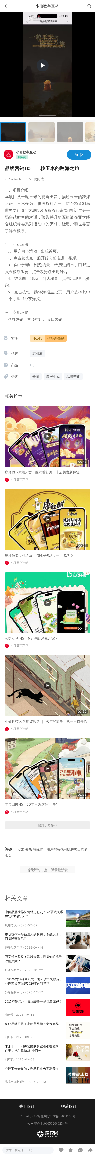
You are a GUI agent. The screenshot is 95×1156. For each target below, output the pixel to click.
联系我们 (68, 1106)
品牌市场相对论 (15, 1082)
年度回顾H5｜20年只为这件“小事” (31, 804)
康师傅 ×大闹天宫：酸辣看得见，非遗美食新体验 (42, 472)
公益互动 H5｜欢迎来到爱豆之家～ (31, 638)
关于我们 (26, 1106)
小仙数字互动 (26, 152)
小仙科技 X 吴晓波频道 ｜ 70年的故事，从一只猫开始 (46, 721)
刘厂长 (9, 1037)
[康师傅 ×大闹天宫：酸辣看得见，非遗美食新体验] (47, 436)
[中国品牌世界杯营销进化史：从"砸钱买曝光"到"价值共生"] (78, 918)
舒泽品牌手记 (13, 947)
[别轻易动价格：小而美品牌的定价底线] (78, 1030)
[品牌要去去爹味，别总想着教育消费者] (78, 1075)
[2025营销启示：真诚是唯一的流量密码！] (78, 1007)
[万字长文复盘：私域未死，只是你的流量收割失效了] (78, 963)
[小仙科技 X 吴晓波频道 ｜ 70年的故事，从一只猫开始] (47, 685)
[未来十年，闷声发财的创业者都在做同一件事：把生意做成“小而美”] (78, 1052)
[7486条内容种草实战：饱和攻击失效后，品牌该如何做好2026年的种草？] (78, 985)
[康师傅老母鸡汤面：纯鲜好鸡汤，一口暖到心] (47, 519)
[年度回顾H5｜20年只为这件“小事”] (47, 768)
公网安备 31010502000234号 (47, 1123)
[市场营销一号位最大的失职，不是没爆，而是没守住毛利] (78, 940)
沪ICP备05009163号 (62, 1116)
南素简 (9, 1014)
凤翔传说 (11, 925)
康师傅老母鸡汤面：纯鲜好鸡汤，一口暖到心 (39, 555)
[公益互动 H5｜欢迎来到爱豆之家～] (47, 602)
